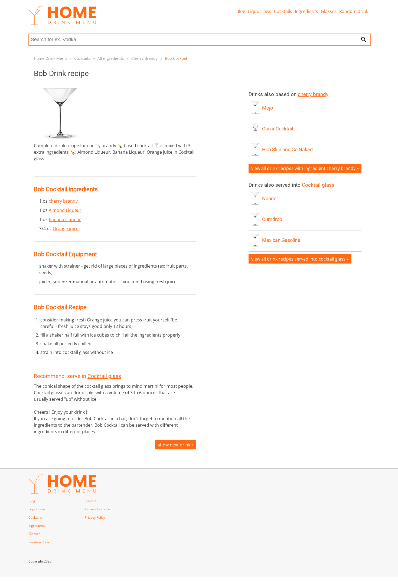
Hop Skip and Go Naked (287, 149)
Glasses (329, 11)
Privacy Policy (95, 517)
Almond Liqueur (65, 210)
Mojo (267, 108)
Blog (240, 11)
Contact (90, 501)
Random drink (353, 11)
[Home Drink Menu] (62, 24)
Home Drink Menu (50, 58)
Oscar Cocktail (277, 128)
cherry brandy (63, 201)
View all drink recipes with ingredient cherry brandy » (305, 168)
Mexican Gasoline (281, 240)
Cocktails (283, 11)
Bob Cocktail (176, 58)
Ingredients (306, 11)
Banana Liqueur (65, 219)
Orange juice (66, 229)
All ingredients (110, 58)
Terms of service (97, 509)
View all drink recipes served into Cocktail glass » (300, 259)
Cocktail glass (104, 376)
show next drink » (176, 445)
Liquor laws (259, 11)
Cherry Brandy (144, 58)
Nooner (270, 198)
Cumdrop (272, 219)
